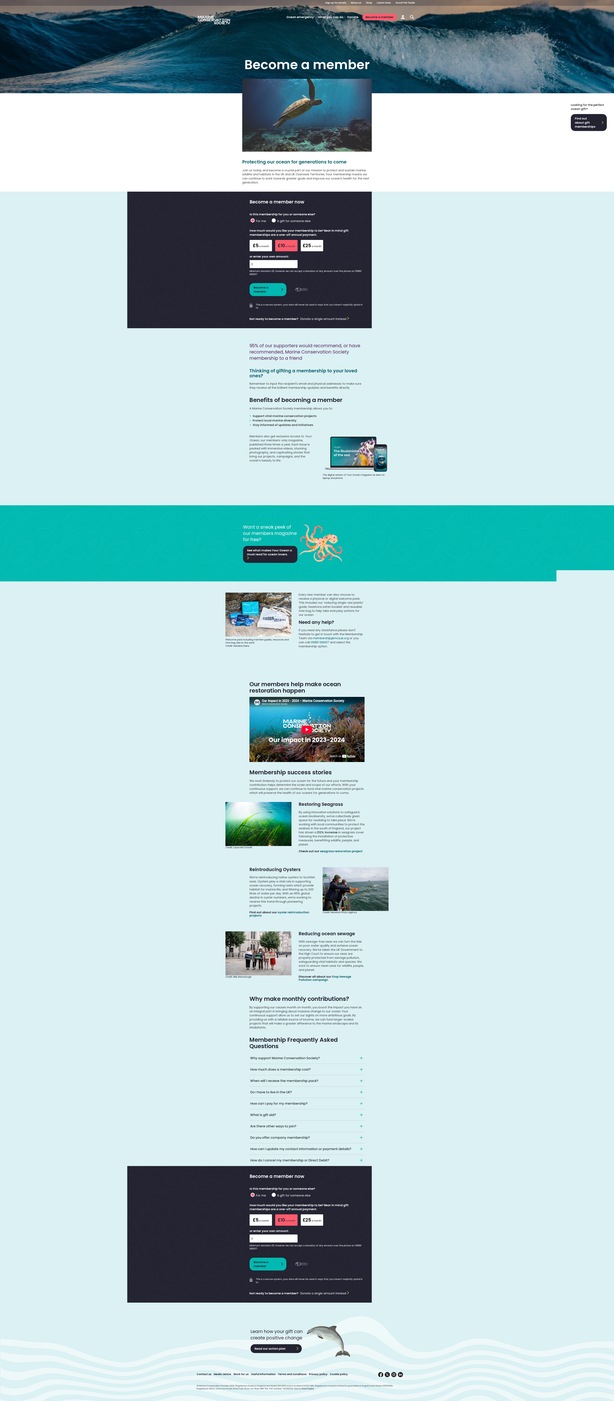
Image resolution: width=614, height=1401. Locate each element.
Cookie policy (339, 1374)
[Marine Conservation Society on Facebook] (380, 1374)
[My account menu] (403, 17)
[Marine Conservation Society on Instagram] (393, 1374)
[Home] (217, 17)
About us (356, 2)
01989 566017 (320, 642)
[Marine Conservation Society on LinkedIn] (400, 1374)
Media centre (222, 1374)
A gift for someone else (294, 221)
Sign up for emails (335, 2)
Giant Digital (308, 1388)
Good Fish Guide (405, 2)
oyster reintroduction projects (279, 913)
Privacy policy (318, 1374)
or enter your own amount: (269, 256)
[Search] (412, 17)
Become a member (261, 290)
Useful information (263, 1374)
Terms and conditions (292, 1374)
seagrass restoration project (341, 851)
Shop (369, 2)
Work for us (241, 1374)
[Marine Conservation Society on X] (387, 1374)
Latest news (384, 2)
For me (261, 221)
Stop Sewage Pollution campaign (325, 978)
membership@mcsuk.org (331, 638)
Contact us (204, 1374)
